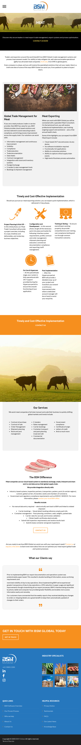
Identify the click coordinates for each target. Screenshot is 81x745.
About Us (7, 721)
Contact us (69, 544)
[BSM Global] (40, 6)
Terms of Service (8, 741)
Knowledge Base (50, 727)
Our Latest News (50, 721)
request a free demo (12, 546)
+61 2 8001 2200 (9, 667)
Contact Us (40, 530)
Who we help (9, 716)
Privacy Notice (49, 706)
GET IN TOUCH (10, 637)
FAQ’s (46, 716)
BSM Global (20, 739)
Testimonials (48, 711)
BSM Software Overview (13, 706)
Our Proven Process (11, 711)
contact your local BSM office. (49, 498)
